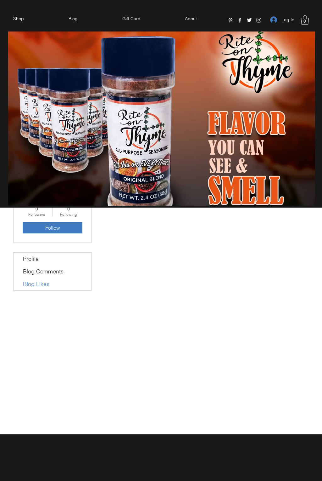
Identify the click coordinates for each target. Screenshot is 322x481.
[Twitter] (249, 20)
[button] (305, 20)
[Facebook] (240, 20)
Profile (31, 258)
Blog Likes (36, 284)
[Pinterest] (230, 20)
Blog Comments (43, 271)
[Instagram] (259, 20)
